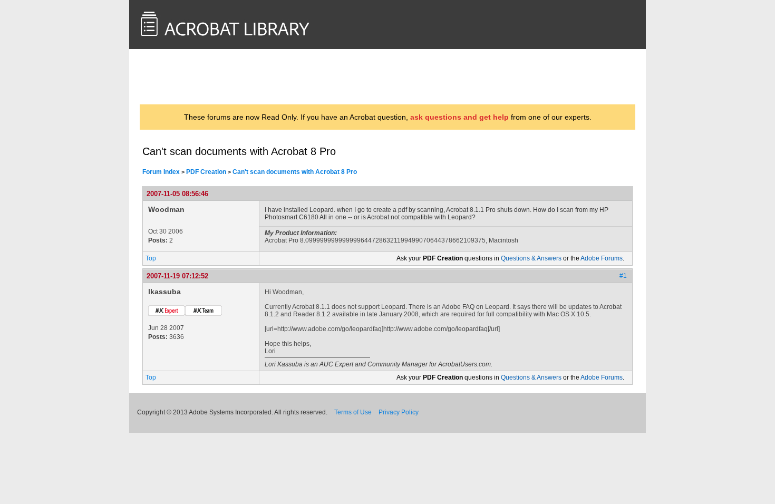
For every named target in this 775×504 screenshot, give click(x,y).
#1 (623, 275)
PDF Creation (206, 172)
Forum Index (161, 172)
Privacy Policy (399, 412)
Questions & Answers (531, 258)
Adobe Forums (601, 258)
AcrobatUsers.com (184, 76)
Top (151, 258)
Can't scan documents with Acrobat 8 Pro (294, 172)
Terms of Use (353, 412)
